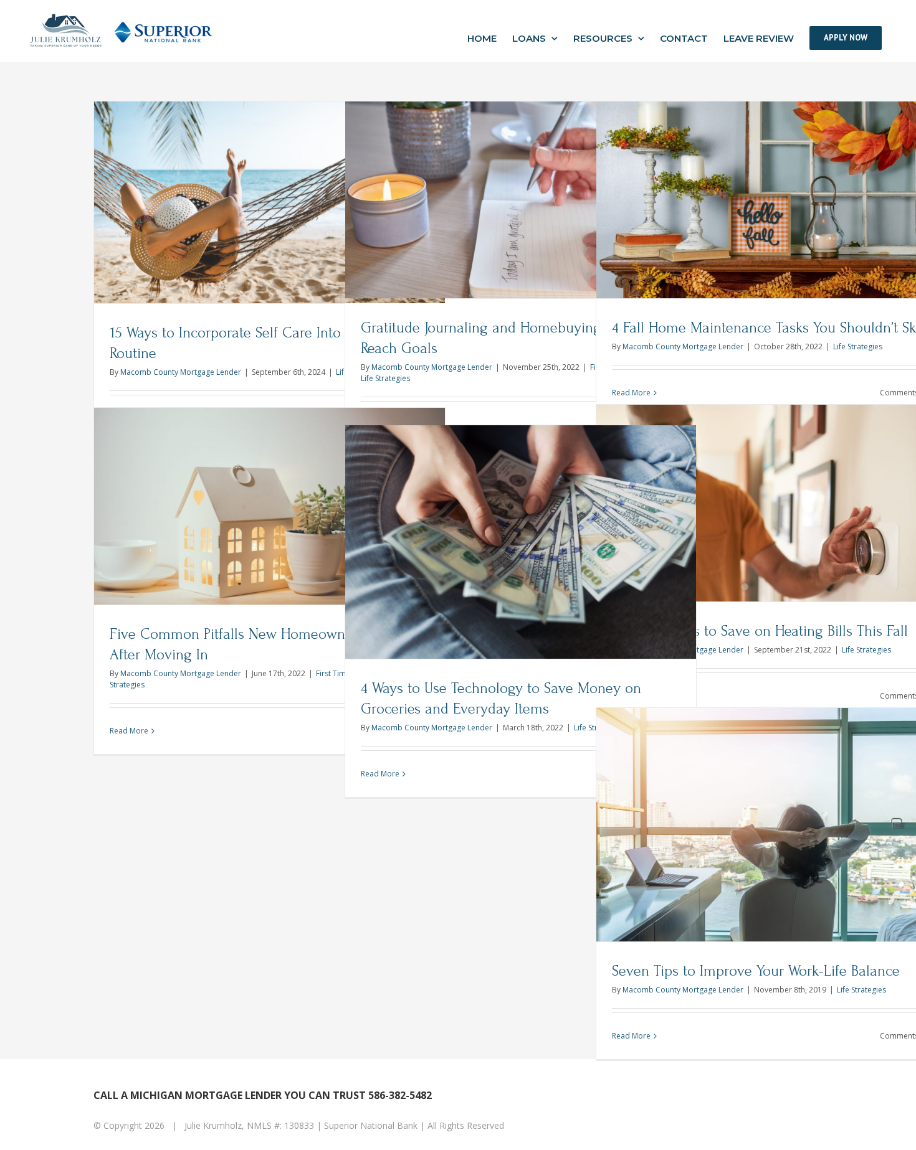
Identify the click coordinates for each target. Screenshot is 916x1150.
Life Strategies (385, 378)
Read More (129, 730)
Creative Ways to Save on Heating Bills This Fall (760, 631)
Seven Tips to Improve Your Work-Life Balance (756, 971)
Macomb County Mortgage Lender (180, 372)
